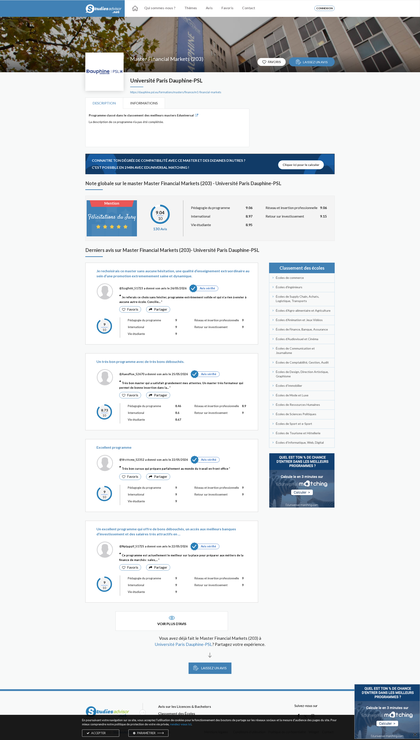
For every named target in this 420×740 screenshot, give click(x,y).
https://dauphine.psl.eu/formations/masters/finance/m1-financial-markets (175, 92)
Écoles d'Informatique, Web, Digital (300, 442)
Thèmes (190, 8)
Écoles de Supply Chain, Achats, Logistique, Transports (297, 299)
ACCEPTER (98, 733)
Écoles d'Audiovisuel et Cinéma (297, 339)
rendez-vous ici (180, 724)
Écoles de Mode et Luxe (292, 395)
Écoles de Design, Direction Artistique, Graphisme (302, 374)
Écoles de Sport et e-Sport (294, 423)
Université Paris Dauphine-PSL (166, 80)
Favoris (227, 8)
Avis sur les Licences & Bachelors (184, 706)
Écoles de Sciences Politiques (296, 414)
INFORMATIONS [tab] (144, 103)
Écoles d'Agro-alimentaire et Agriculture (303, 310)
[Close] (415, 735)
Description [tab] (104, 103)
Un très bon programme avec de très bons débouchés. (140, 361)
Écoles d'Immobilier (289, 385)
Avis (209, 8)
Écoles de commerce (290, 277)
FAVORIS (274, 62)
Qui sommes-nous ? (160, 8)
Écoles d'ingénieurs (289, 287)
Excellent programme (113, 447)
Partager (160, 309)
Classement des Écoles (176, 713)
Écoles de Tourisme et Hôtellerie (298, 433)
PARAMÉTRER (146, 733)
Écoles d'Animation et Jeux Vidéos (299, 320)
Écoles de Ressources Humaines (298, 404)
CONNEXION (324, 8)
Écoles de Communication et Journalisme (295, 350)
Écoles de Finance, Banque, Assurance (302, 329)
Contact (248, 8)
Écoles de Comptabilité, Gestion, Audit (302, 362)
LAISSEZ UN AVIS (315, 62)
